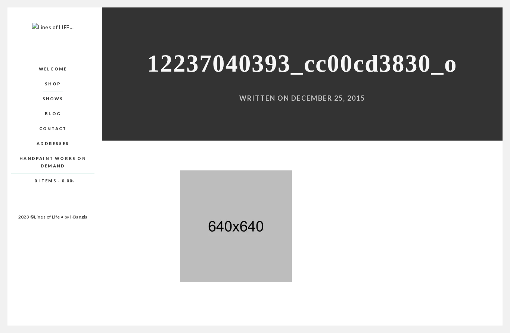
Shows (53, 98)
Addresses (53, 143)
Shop (53, 83)
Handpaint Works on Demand (52, 162)
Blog (53, 113)
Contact (52, 128)
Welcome (53, 68)
